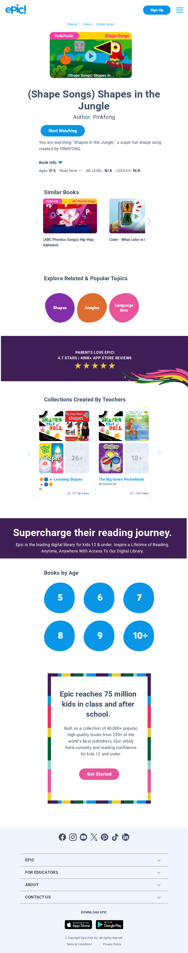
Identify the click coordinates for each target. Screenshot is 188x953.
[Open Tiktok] (115, 837)
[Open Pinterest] (104, 837)
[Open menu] (179, 10)
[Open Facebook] (62, 837)
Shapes (72, 24)
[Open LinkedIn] (125, 837)
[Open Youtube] (83, 837)
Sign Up (156, 10)
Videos (86, 24)
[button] (64, 454)
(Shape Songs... (106, 24)
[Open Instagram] (73, 837)
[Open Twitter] (94, 837)
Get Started (99, 774)
